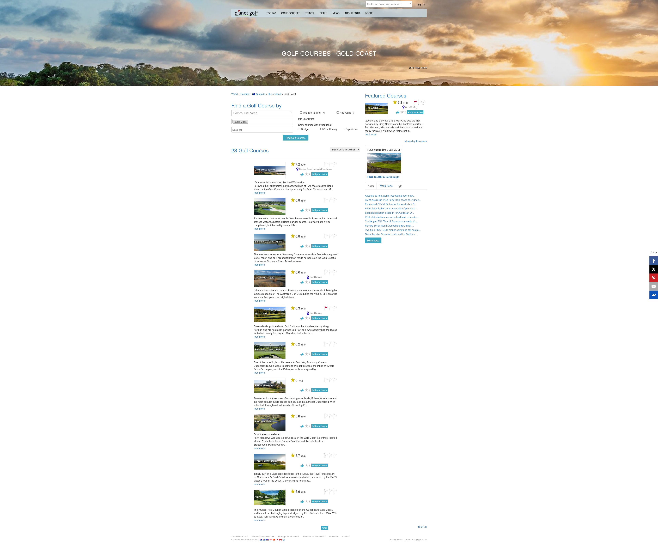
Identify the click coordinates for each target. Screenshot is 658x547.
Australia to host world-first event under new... (390, 195)
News (371, 185)
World (234, 94)
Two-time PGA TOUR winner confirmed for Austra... (393, 230)
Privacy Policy (396, 539)
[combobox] (388, 4)
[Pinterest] (653, 278)
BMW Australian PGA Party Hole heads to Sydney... (393, 200)
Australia (260, 94)
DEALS (323, 13)
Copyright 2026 (419, 539)
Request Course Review (263, 536)
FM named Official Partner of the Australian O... (391, 204)
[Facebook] (653, 260)
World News (386, 185)
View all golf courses (416, 141)
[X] (653, 269)
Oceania (244, 94)
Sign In (421, 4)
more (324, 528)
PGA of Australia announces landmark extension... (392, 217)
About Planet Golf (239, 536)
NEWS (335, 13)
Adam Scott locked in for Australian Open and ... (391, 208)
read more (259, 192)
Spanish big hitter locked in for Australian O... (389, 212)
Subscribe (333, 536)
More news (373, 240)
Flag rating (345, 112)
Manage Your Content (288, 536)
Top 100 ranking (312, 112)
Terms (407, 539)
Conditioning (330, 129)
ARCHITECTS (352, 13)
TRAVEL (309, 13)
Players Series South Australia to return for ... (389, 225)
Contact (346, 536)
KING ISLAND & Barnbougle (383, 177)
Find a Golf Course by (256, 105)
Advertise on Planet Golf (314, 536)
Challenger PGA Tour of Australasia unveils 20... (391, 221)
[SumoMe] (653, 295)
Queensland (274, 94)
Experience (352, 129)
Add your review (319, 174)
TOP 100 (271, 13)
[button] (323, 113)
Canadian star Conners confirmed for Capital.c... (391, 234)
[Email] (653, 286)
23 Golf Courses (250, 150)
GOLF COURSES (290, 13)
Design (305, 129)
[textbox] (250, 121)
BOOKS (369, 13)
